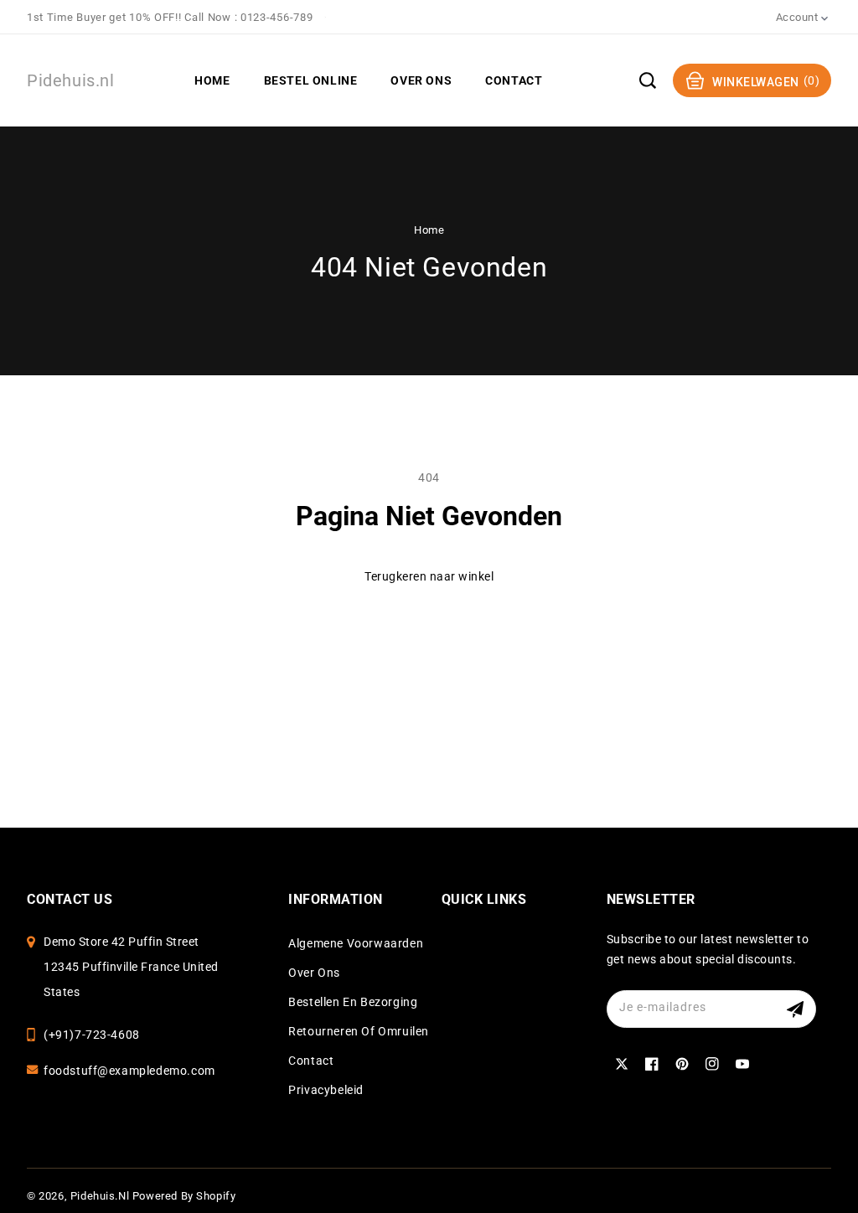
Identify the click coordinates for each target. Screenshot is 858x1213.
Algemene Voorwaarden (355, 943)
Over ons (314, 972)
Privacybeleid (326, 1090)
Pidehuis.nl (100, 1196)
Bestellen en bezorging (352, 1002)
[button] (647, 80)
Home (429, 230)
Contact (310, 1060)
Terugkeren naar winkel (429, 576)
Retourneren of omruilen (358, 1031)
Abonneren (797, 1009)
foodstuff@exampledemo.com (129, 1070)
